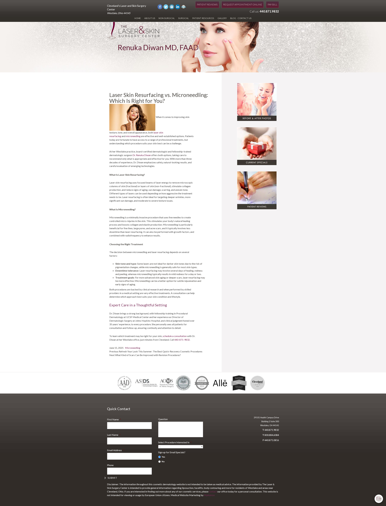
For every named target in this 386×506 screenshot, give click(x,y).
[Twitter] (166, 6)
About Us (149, 18)
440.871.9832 (269, 11)
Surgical (183, 18)
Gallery (222, 18)
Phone (110, 465)
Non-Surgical (167, 18)
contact (213, 491)
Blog (233, 18)
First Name (114, 419)
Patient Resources (203, 18)
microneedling (133, 136)
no (163, 461)
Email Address (115, 450)
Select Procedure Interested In (175, 442)
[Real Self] (183, 6)
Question (163, 419)
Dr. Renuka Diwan (142, 155)
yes (163, 456)
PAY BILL (272, 4)
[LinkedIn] (177, 6)
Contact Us (245, 18)
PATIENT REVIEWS (207, 4)
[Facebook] (160, 6)
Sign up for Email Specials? (171, 452)
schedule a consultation (175, 336)
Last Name (113, 434)
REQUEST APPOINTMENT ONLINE (242, 4)
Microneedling (132, 347)
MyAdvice (209, 495)
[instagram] (171, 6)
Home (137, 18)
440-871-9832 (182, 339)
